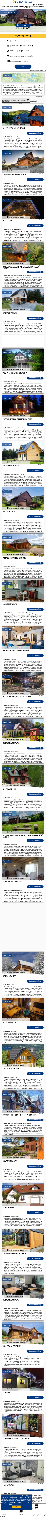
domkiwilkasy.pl (23, 2)
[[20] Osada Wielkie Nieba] (23, 1055)
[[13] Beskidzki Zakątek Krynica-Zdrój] (23, 683)
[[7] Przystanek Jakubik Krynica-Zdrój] (23, 406)
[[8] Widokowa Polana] (23, 452)
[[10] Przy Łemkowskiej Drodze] (23, 545)
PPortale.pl (2, 1516)
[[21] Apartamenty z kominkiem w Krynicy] (23, 1101)
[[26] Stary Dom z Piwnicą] (23, 1333)
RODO (10, 1504)
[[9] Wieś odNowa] (23, 498)
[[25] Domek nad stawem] (23, 1286)
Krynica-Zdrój (7, 107)
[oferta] (7, 124)
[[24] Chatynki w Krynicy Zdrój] (23, 1240)
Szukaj (23, 67)
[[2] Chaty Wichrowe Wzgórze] (23, 161)
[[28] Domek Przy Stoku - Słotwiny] (23, 1425)
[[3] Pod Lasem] (23, 207)
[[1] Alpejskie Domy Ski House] (23, 115)
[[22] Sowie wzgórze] (23, 1148)
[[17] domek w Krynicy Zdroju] (23, 868)
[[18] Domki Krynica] (23, 963)
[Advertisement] (23, 927)
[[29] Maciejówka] (23, 1471)
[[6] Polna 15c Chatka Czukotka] (23, 360)
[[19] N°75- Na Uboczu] (23, 1009)
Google (29, 1496)
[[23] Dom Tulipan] (23, 1194)
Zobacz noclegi (35, 133)
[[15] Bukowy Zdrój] (23, 776)
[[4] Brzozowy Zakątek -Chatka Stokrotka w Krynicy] (23, 254)
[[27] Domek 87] (23, 1379)
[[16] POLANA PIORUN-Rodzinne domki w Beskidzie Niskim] (23, 822)
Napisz (43, 1516)
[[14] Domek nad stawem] (23, 730)
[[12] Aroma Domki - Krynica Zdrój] (23, 637)
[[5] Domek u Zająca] (23, 300)
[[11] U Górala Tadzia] (23, 591)
